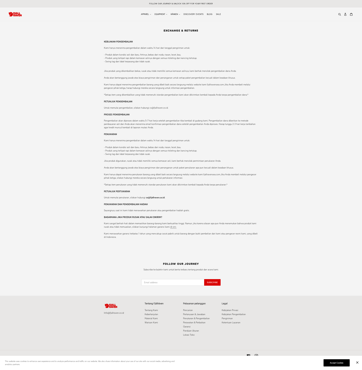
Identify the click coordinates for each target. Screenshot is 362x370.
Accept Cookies (336, 363)
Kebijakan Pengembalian (234, 314)
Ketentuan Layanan (231, 322)
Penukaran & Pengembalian (196, 318)
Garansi (187, 326)
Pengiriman (227, 318)
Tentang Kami (151, 310)
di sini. (173, 226)
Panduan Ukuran (191, 330)
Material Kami (151, 318)
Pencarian (188, 310)
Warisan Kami (151, 322)
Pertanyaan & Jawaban (194, 314)
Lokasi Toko (189, 334)
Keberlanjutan (151, 314)
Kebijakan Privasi (230, 310)
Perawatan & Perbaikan (194, 322)
